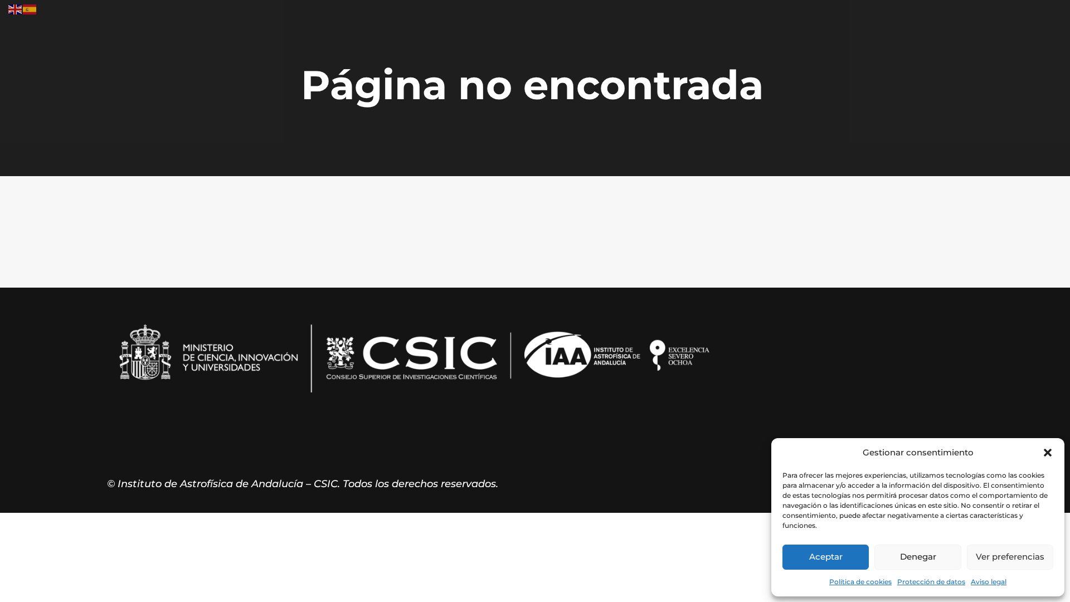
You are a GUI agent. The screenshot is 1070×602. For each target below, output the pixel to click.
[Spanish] (30, 8)
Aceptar (826, 556)
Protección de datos (931, 581)
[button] (1047, 452)
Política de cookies (860, 581)
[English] (15, 8)
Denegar (918, 556)
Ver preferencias (1010, 556)
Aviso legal (988, 581)
